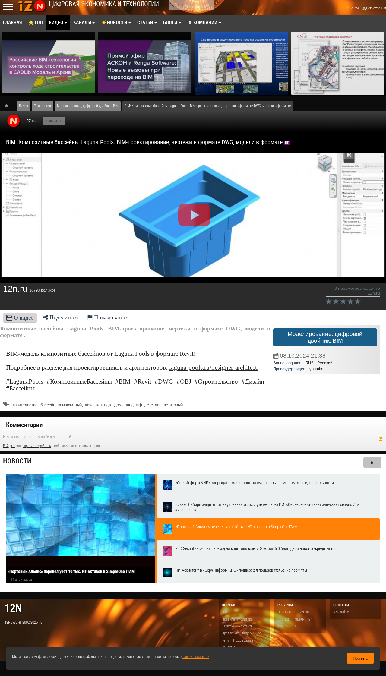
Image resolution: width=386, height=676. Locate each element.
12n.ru (31, 120)
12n (13, 608)
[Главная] (8, 106)
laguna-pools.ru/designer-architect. (213, 367)
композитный (70, 405)
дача (89, 405)
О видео (23, 317)
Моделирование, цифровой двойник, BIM (325, 337)
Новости (17, 461)
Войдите (9, 446)
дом (118, 405)
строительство (24, 405)
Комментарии (24, 424)
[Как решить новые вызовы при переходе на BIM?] (144, 63)
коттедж (103, 405)
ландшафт (134, 405)
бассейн (47, 405)
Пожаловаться (111, 317)
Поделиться (63, 317)
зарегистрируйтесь (37, 446)
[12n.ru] (13, 121)
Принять (360, 658)
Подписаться (54, 120)
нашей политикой (195, 656)
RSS (380, 438)
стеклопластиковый (165, 405)
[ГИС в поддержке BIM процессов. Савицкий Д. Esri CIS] (241, 63)
